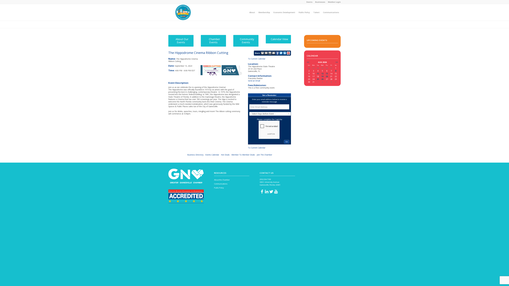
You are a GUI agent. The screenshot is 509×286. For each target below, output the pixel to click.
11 (318, 73)
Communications (220, 184)
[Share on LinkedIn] (284, 53)
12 (322, 73)
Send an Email (254, 80)
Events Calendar (212, 154)
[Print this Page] (262, 53)
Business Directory (195, 154)
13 (327, 73)
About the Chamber (222, 180)
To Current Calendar (256, 58)
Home (322, 24)
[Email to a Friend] (266, 53)
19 (322, 76)
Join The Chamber (264, 154)
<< (308, 62)
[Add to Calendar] (269, 53)
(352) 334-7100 (265, 179)
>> (337, 62)
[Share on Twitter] (281, 53)
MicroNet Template (177, 24)
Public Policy (219, 188)
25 (318, 79)
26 (322, 79)
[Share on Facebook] (277, 53)
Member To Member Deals (243, 154)
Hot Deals (225, 154)
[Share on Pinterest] (288, 53)
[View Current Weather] (273, 53)
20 (327, 76)
